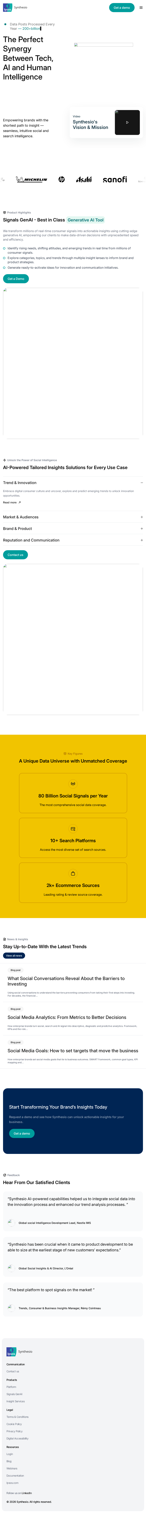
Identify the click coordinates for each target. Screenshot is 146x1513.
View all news (14, 955)
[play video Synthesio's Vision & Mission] (127, 122)
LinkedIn (27, 1493)
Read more (10, 502)
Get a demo (122, 7)
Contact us (15, 555)
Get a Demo (16, 279)
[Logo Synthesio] (15, 7)
